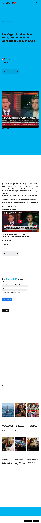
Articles (3, 21)
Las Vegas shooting (8, 181)
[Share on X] (13, 71)
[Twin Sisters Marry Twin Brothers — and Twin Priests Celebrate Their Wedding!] (33, 410)
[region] (20, 519)
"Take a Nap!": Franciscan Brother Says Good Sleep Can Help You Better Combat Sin (20, 428)
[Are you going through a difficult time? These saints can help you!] (33, 444)
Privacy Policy (26, 518)
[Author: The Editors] (3, 59)
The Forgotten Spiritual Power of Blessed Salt (17, 236)
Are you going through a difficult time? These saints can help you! (32, 461)
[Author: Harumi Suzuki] (28, 415)
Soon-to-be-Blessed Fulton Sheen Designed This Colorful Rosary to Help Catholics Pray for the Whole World (20, 462)
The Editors (6, 58)
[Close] (39, 518)
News (11, 21)
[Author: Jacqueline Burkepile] (16, 415)
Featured (7, 21)
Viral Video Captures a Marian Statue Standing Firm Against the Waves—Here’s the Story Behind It (7, 428)
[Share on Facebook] (4, 71)
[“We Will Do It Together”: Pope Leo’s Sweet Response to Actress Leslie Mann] (8, 444)
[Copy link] (17, 71)
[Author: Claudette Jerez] (3, 415)
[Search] (36, 3)
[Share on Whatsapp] (8, 71)
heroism (15, 184)
